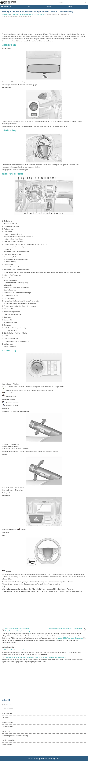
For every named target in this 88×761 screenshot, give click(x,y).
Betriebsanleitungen (6, 7)
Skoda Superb (8, 727)
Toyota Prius (7, 744)
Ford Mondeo (8, 709)
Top (29, 7)
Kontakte (49, 7)
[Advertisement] (44, 25)
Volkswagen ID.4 (9, 740)
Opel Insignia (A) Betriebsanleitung (22, 14)
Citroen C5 (7, 704)
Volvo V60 (6, 731)
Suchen (70, 7)
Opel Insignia (6, 14)
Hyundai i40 (7, 713)
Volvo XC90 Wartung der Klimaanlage (70, 638)
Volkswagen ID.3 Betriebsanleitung (15, 736)
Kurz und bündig (39, 14)
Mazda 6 (6, 718)
